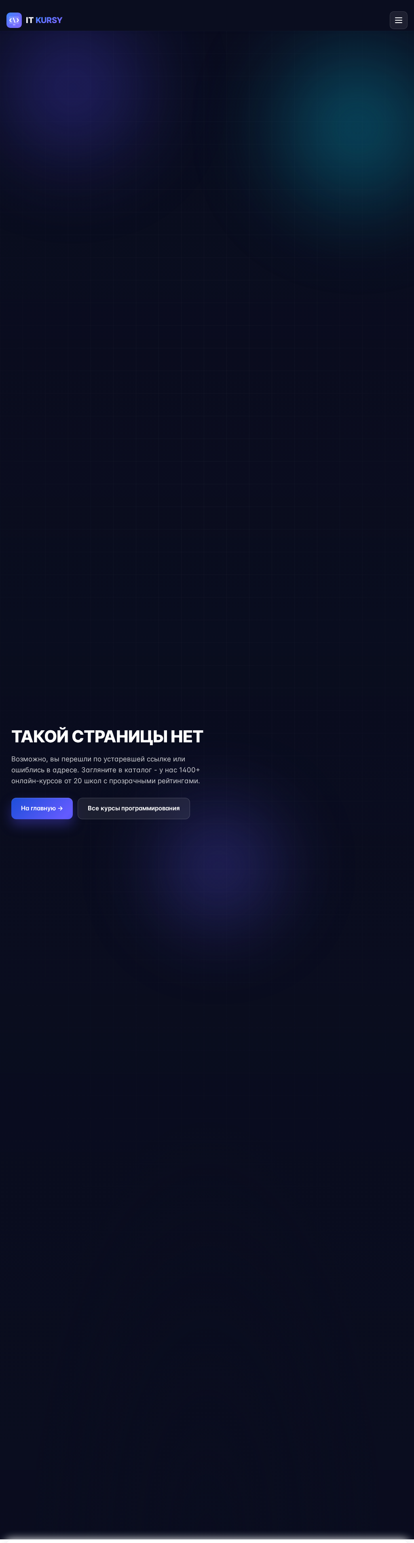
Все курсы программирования (134, 808)
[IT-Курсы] (42, 20)
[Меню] (399, 20)
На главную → (42, 808)
